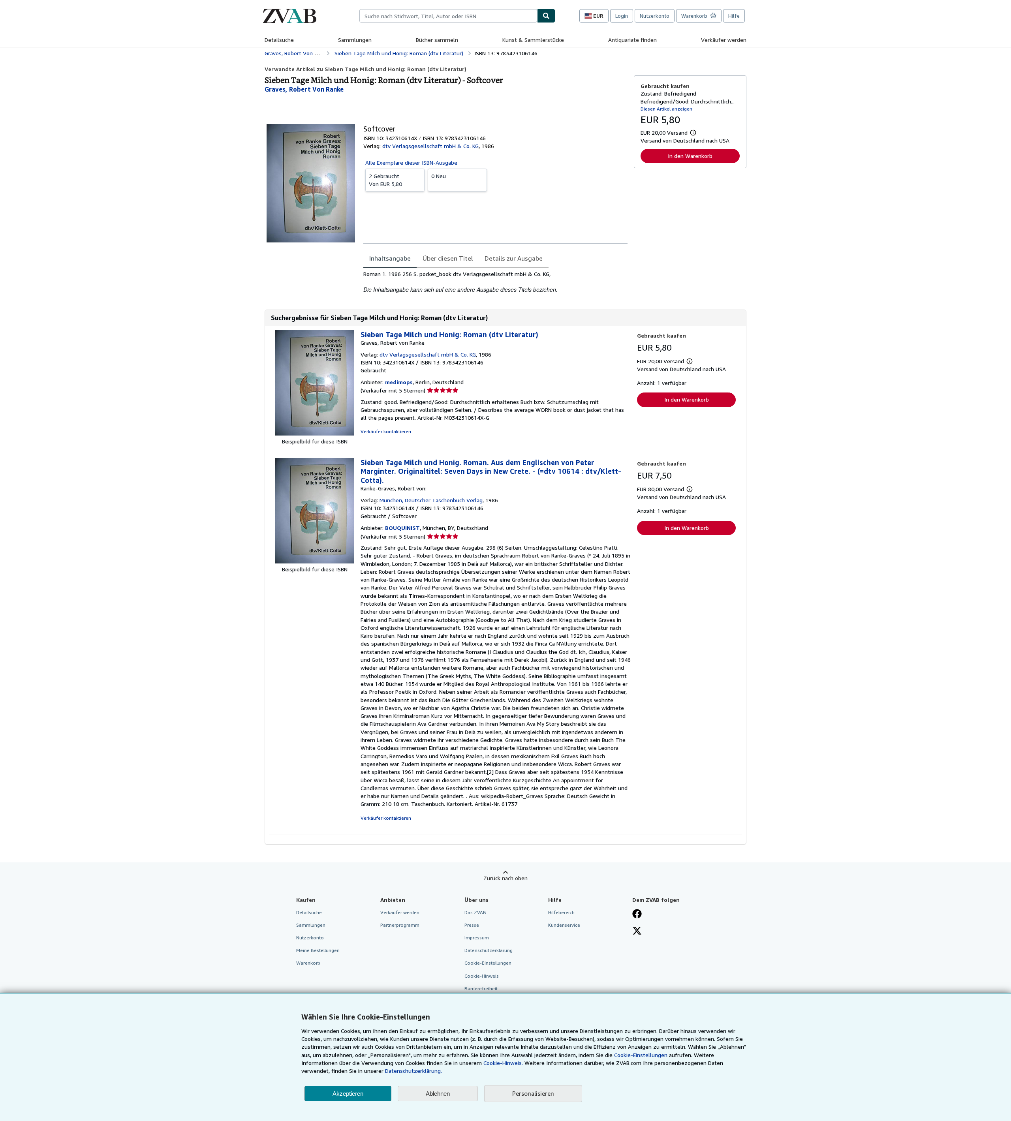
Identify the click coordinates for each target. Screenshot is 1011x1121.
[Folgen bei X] (637, 931)
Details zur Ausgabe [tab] (514, 258)
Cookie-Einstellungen (640, 1055)
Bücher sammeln (437, 39)
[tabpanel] (495, 282)
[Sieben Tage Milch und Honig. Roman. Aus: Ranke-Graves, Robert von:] (314, 561)
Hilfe (734, 16)
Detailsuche (279, 39)
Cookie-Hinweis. (503, 1062)
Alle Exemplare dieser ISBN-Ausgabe (411, 162)
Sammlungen (355, 39)
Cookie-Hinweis (481, 976)
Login (621, 16)
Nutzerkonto (654, 16)
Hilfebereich (561, 912)
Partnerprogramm (399, 925)
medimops (399, 382)
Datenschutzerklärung (488, 950)
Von (385, 180)
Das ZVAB (475, 912)
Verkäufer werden (723, 39)
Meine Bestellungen (318, 950)
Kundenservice (564, 925)
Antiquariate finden (632, 39)
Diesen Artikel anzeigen (666, 109)
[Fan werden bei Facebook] (637, 914)
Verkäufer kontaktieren (386, 431)
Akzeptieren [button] (348, 1093)
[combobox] (448, 16)
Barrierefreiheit (481, 988)
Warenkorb (308, 963)
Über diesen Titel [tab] (448, 258)
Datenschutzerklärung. (413, 1070)
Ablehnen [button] (438, 1093)
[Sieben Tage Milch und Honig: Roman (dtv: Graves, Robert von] (314, 433)
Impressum (476, 938)
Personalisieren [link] (533, 1093)
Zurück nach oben (505, 878)
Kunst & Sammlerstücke (533, 39)
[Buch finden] (546, 16)
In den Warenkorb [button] (690, 155)
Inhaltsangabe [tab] (390, 258)
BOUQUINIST (402, 527)
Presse (471, 925)
